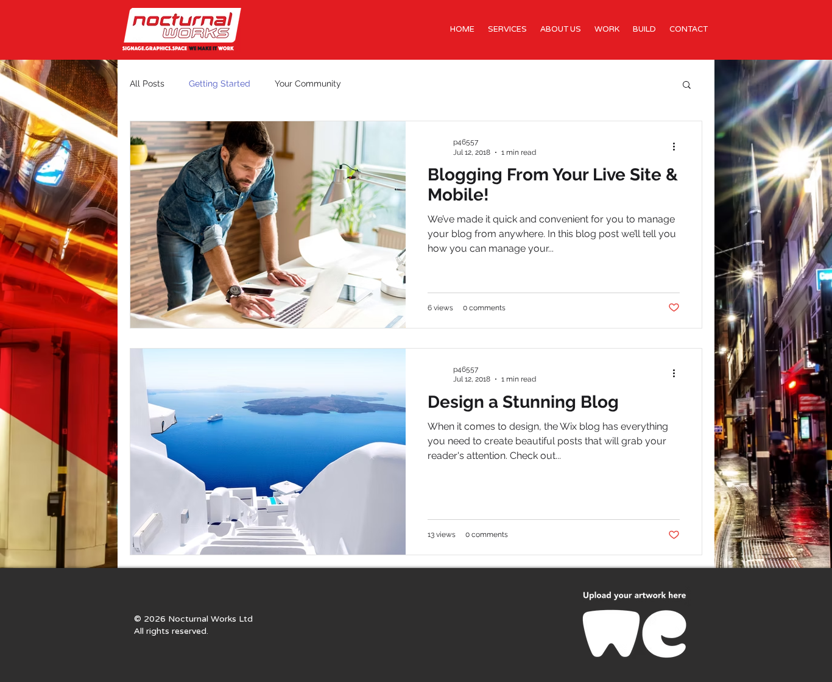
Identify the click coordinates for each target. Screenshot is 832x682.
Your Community (308, 83)
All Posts (147, 83)
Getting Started (219, 83)
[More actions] (678, 146)
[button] (687, 85)
